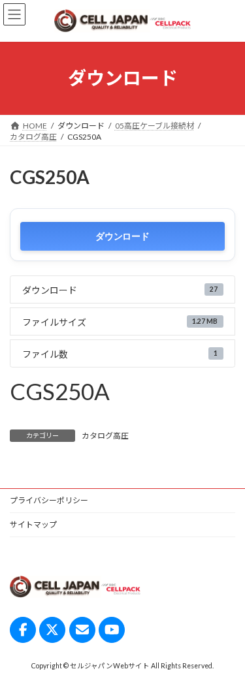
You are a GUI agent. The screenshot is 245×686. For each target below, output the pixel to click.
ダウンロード (122, 236)
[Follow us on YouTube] (112, 630)
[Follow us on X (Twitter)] (52, 630)
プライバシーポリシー (49, 500)
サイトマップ (33, 524)
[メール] (82, 630)
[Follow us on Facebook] (23, 630)
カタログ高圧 (105, 436)
